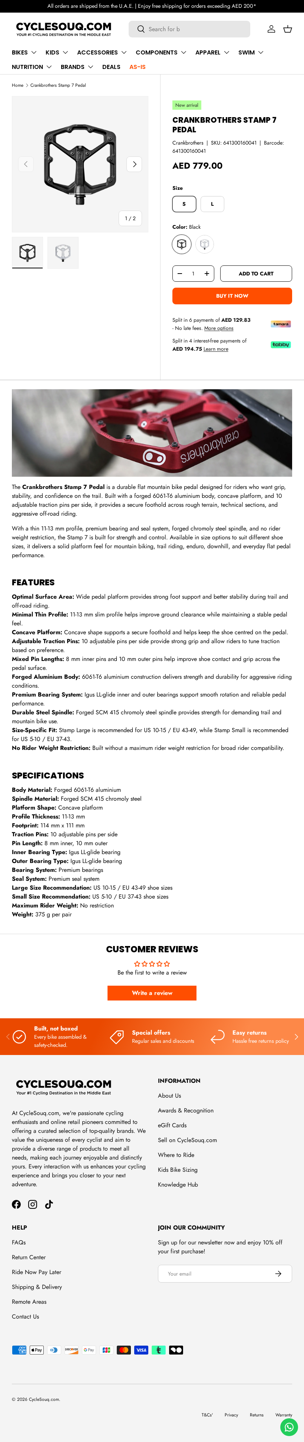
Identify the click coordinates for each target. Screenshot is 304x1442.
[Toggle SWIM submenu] (260, 52)
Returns (257, 1415)
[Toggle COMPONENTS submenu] (183, 52)
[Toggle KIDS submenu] (65, 52)
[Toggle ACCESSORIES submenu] (123, 52)
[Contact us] (289, 1427)
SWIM (246, 52)
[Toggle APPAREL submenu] (226, 52)
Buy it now (232, 296)
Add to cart (256, 273)
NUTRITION (27, 67)
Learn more (216, 349)
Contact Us (25, 1316)
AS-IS (137, 67)
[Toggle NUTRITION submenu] (48, 66)
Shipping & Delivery (37, 1287)
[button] (288, 29)
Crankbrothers (188, 142)
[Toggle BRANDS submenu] (90, 66)
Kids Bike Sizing (178, 1169)
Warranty (283, 1415)
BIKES (20, 52)
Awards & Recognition (186, 1110)
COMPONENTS (157, 52)
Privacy (231, 1415)
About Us (169, 1095)
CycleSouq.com (44, 1399)
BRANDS (73, 67)
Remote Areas (29, 1301)
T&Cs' (207, 1415)
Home (17, 85)
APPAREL (208, 52)
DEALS (111, 67)
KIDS (52, 52)
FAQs (19, 1242)
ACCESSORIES (97, 52)
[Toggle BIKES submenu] (33, 52)
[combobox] (190, 29)
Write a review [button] (152, 993)
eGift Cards (172, 1125)
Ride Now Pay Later (36, 1272)
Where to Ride (176, 1155)
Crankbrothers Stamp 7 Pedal (58, 85)
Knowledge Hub (178, 1184)
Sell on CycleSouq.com (187, 1140)
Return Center (29, 1257)
